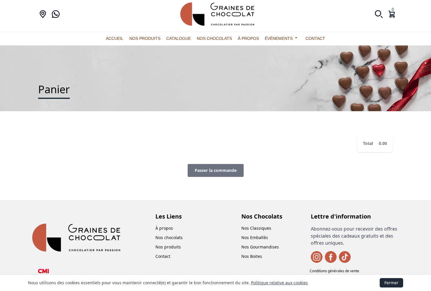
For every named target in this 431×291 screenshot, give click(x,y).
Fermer (391, 282)
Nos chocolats (214, 38)
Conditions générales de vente (334, 271)
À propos (248, 38)
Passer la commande (216, 170)
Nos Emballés (254, 237)
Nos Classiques (256, 228)
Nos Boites (251, 256)
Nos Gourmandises (260, 247)
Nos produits (144, 38)
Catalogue (178, 38)
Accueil (114, 38)
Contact (315, 38)
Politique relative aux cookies (279, 282)
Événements (279, 38)
